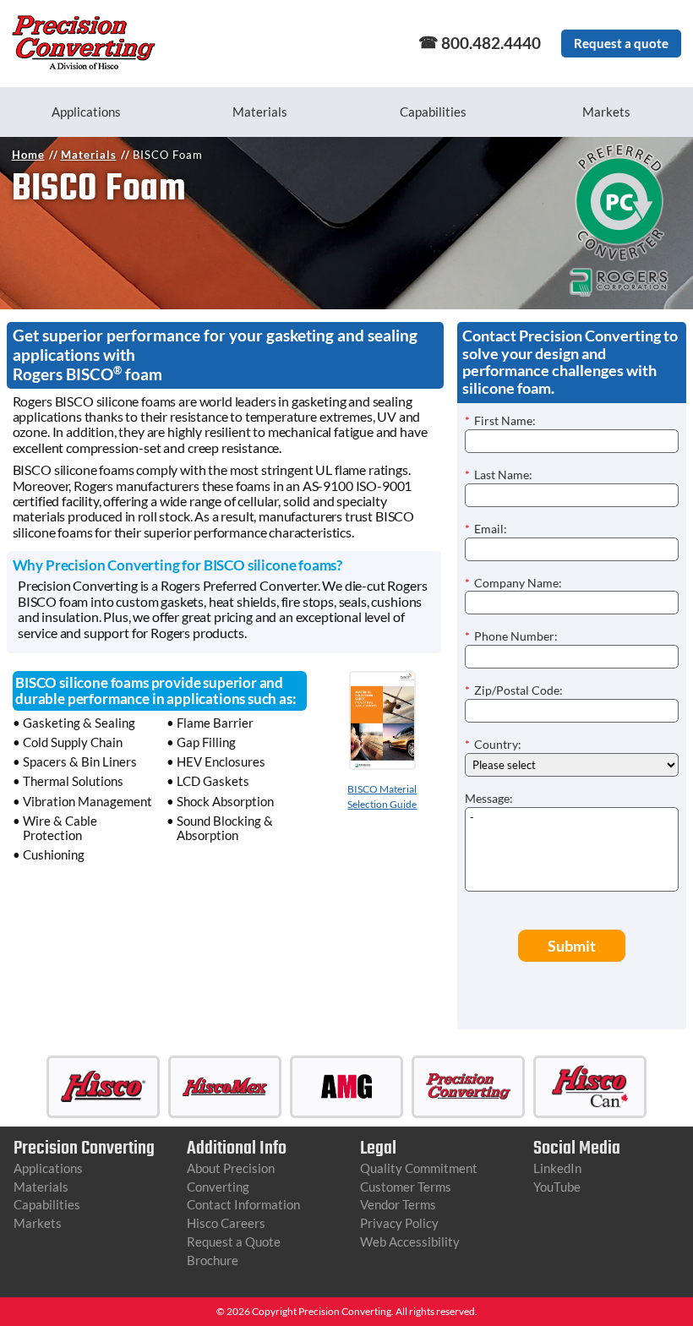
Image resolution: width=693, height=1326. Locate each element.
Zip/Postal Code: (514, 690)
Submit (572, 945)
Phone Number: (511, 636)
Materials (259, 111)
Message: (489, 798)
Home (28, 154)
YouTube (557, 1186)
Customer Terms (405, 1186)
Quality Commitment (418, 1168)
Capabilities (433, 111)
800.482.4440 (491, 42)
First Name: (500, 420)
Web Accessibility (410, 1241)
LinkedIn (557, 1168)
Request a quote (621, 43)
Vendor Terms (398, 1204)
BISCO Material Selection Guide (382, 796)
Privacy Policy (399, 1223)
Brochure (212, 1260)
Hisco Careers (226, 1223)
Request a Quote (234, 1241)
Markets (606, 111)
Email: (486, 528)
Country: (493, 744)
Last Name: (498, 474)
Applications (86, 111)
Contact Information (243, 1204)
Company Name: (513, 583)
